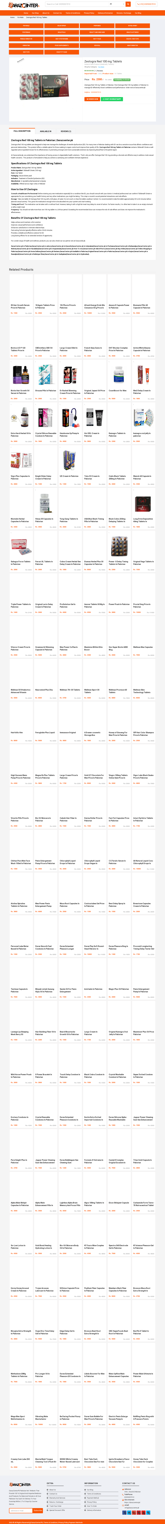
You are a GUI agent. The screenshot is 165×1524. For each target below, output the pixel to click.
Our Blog (138, 13)
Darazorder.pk (80, 241)
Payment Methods (76, 1522)
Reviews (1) (66, 131)
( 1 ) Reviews (98, 71)
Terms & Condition (51, 1522)
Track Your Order (55, 1506)
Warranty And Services (57, 1498)
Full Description (22, 131)
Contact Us (57, 13)
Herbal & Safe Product (91, 64)
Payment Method (93, 1498)
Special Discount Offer (57, 1510)
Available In (45, 131)
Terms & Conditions (73, 13)
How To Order (92, 1506)
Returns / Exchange (124, 13)
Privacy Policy (89, 13)
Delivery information (105, 13)
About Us (46, 13)
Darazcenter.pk (18, 155)
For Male (101, 67)
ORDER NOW (93, 99)
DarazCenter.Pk (37, 1522)
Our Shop (35, 13)
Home (26, 13)
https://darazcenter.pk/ (132, 1502)
